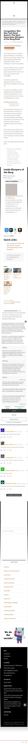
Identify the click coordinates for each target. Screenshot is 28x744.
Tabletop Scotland (9, 610)
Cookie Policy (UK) (9, 579)
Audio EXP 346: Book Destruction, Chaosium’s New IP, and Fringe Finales (13, 697)
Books (11, 300)
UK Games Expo (8, 614)
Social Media (7, 606)
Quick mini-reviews (9, 668)
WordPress (17, 724)
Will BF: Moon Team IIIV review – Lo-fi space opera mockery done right (13, 691)
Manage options (14, 419)
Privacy (6, 658)
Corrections (7, 656)
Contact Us (7, 653)
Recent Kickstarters (9, 673)
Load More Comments (14, 495)
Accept (14, 410)
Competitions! (8, 675)
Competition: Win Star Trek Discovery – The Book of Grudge (7, 276)
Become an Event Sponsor (11, 571)
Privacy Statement (17, 422)
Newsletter (7, 591)
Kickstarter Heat (8, 587)
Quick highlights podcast (11, 670)
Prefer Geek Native (9, 47)
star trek (12, 303)
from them (7, 84)
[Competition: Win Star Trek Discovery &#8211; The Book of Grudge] (8, 270)
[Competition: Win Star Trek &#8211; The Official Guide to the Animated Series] (8, 283)
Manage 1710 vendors (7, 407)
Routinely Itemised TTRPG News (13, 665)
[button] (25, 321)
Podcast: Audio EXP (9, 618)
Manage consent (25, 705)
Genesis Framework (9, 724)
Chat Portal (7, 575)
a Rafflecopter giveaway (11, 102)
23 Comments (9, 49)
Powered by (6, 235)
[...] (16, 212)
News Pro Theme (18, 722)
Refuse (14, 415)
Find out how (11, 319)
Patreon (6, 594)
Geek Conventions (9, 583)
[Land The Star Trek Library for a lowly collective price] (17, 270)
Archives (6, 567)
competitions (14, 302)
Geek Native (14, 9)
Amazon (14, 84)
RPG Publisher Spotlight (11, 602)
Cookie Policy (9, 422)
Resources (7, 598)
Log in (22, 724)
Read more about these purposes (20, 407)
